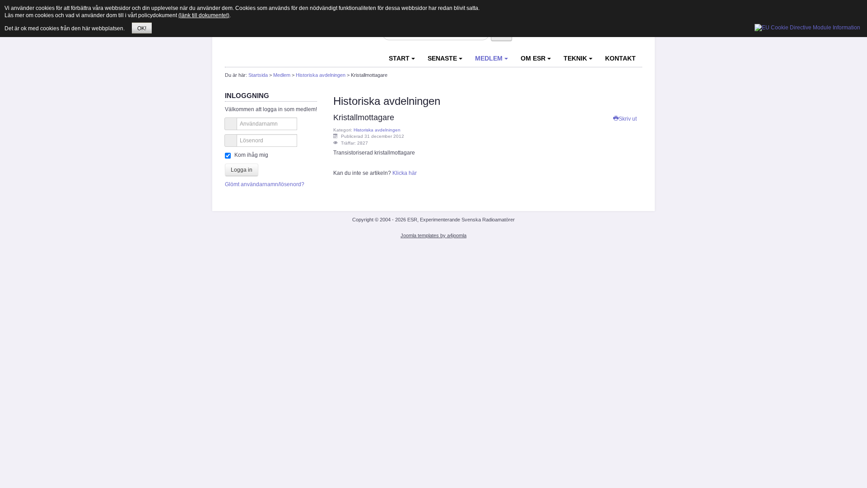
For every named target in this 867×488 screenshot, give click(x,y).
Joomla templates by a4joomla (433, 235)
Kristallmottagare (363, 117)
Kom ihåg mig (251, 155)
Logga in (241, 170)
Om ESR (533, 58)
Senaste (442, 58)
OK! (141, 28)
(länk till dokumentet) (203, 15)
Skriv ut (628, 119)
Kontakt (620, 58)
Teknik (575, 58)
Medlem (489, 58)
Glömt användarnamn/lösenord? (264, 184)
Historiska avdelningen (320, 75)
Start (399, 58)
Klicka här (404, 173)
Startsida (258, 75)
